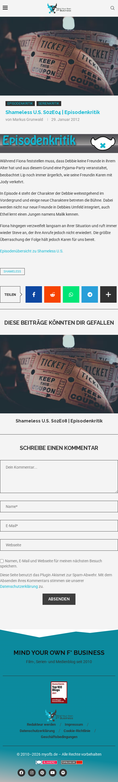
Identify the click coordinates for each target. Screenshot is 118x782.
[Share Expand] (108, 294)
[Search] (112, 8)
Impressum (74, 724)
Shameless (12, 271)
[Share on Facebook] (34, 294)
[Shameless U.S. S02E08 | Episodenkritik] (59, 374)
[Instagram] (32, 773)
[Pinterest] (42, 773)
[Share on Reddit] (52, 294)
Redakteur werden (41, 724)
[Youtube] (53, 773)
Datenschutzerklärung (19, 586)
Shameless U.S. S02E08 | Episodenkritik (59, 421)
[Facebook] (21, 773)
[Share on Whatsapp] (71, 294)
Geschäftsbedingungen (59, 737)
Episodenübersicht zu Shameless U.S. (31, 251)
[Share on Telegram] (90, 294)
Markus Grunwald (28, 119)
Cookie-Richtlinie (77, 731)
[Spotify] (63, 773)
